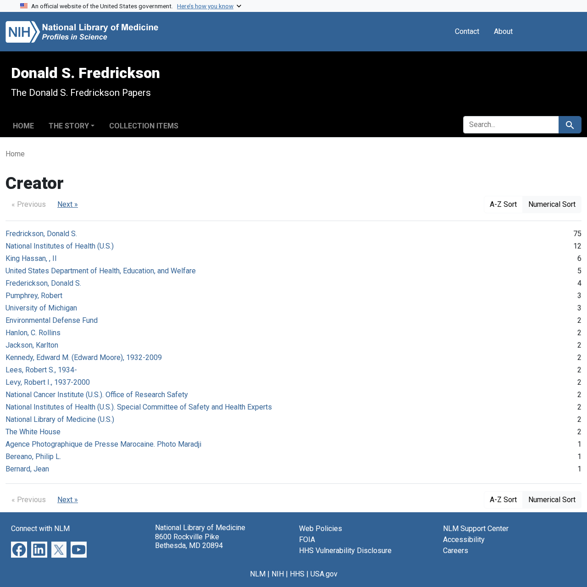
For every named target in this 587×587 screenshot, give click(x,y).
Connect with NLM (40, 528)
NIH (277, 574)
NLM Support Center (476, 528)
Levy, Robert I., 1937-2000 (48, 382)
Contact (467, 31)
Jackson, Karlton (32, 345)
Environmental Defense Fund (52, 320)
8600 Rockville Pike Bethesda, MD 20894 (189, 541)
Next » (67, 204)
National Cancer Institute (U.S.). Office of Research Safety (97, 394)
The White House (33, 431)
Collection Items (143, 126)
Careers (455, 550)
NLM (258, 574)
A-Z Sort (503, 204)
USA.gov (324, 574)
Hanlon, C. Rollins (33, 332)
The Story (69, 126)
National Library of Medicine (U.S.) (60, 419)
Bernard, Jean (27, 469)
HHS (297, 574)
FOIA (307, 539)
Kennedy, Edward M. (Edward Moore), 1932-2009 (84, 357)
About (503, 31)
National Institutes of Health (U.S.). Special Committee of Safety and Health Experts (139, 407)
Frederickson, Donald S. (43, 283)
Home (23, 126)
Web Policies (320, 528)
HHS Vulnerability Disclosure (345, 550)
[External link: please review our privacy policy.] (19, 549)
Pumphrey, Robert (34, 295)
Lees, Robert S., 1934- (41, 369)
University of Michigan (41, 308)
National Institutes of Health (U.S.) (60, 246)
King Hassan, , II (31, 258)
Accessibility (464, 539)
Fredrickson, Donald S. (41, 233)
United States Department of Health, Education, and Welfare (101, 270)
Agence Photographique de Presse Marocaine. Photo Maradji (103, 444)
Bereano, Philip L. (33, 456)
